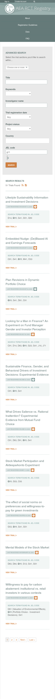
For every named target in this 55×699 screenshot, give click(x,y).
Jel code (35, 214)
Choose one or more (15, 67)
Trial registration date (16, 112)
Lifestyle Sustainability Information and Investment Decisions (27, 199)
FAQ (27, 38)
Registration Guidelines (27, 25)
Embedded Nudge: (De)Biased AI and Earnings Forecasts (27, 240)
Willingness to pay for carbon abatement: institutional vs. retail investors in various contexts (26, 588)
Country (10, 135)
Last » (32, 639)
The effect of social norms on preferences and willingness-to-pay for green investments (25, 506)
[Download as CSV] (26, 185)
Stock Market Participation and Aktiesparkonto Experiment (25, 463)
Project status (13, 124)
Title (8, 77)
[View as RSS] (23, 185)
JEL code (10, 147)
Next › (23, 639)
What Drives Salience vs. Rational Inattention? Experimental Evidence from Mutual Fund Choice (27, 417)
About (27, 18)
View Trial (10, 226)
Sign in (7, 1)
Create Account (20, 1)
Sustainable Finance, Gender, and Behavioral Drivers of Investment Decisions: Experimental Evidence (27, 370)
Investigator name (15, 100)
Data (27, 31)
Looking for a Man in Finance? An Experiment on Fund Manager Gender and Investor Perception (27, 325)
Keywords (11, 89)
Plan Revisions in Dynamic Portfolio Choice (22, 282)
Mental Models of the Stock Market (27, 547)
